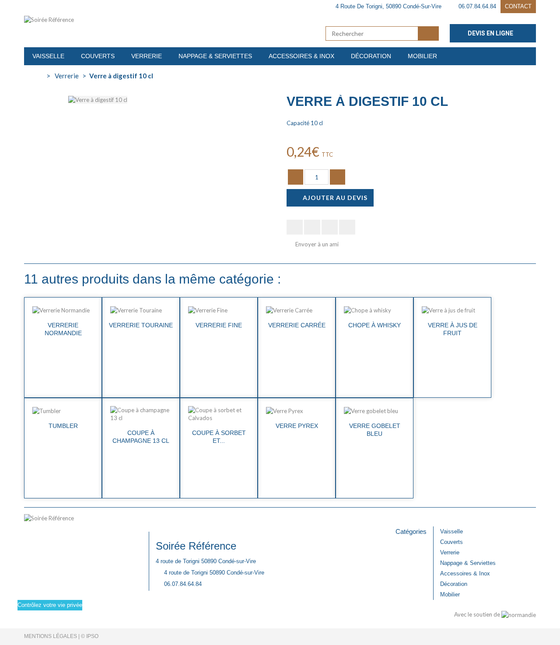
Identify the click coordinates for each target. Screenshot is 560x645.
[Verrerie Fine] (219, 309)
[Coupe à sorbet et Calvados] (219, 414)
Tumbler (63, 425)
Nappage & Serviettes (468, 563)
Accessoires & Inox (465, 573)
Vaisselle (451, 531)
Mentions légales (50, 636)
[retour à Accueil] (33, 75)
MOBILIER (422, 56)
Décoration (453, 584)
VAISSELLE (48, 56)
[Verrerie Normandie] (63, 309)
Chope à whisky (374, 325)
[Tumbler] (63, 410)
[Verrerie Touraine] (141, 309)
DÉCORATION (371, 56)
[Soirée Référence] (105, 20)
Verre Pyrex (297, 425)
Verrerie (449, 552)
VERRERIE (146, 56)
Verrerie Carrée (297, 325)
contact (518, 6)
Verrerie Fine (219, 325)
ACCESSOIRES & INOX (301, 56)
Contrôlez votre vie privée (50, 605)
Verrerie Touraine (141, 325)
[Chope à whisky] (374, 309)
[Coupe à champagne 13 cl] (141, 414)
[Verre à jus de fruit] (452, 309)
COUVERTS (98, 56)
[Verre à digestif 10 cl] (97, 98)
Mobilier (450, 594)
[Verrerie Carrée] (296, 309)
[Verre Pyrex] (296, 410)
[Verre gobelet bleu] (374, 410)
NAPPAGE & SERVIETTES (215, 56)
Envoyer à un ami (317, 244)
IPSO (92, 636)
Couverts (451, 542)
